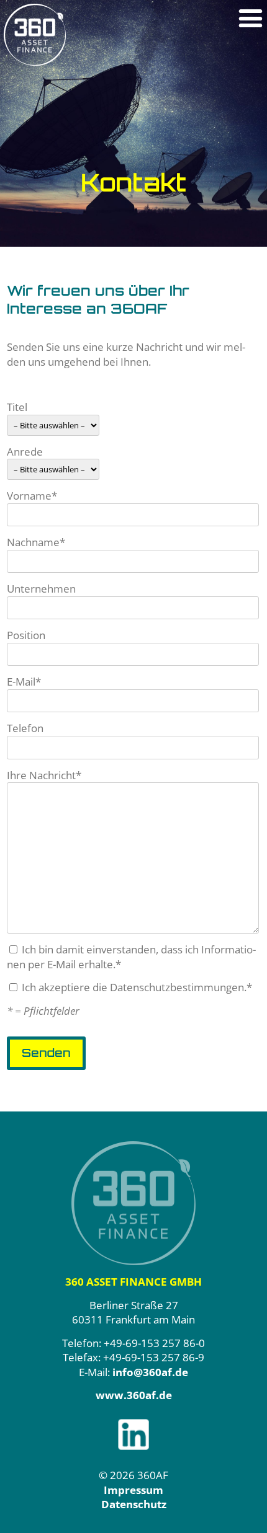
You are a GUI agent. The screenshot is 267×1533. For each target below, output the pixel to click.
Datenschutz (133, 1504)
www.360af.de (134, 1395)
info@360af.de (150, 1372)
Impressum (133, 1490)
